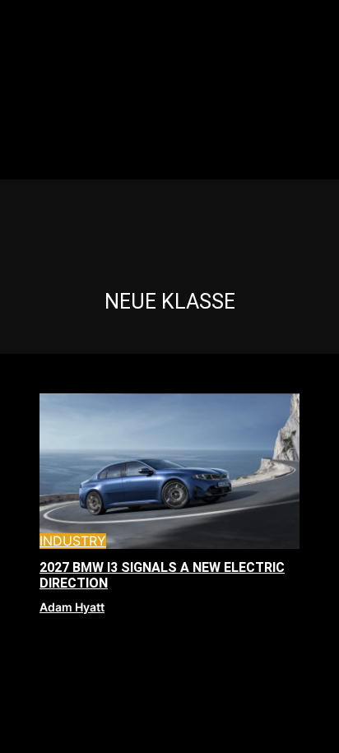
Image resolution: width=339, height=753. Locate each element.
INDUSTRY (72, 541)
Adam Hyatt (71, 607)
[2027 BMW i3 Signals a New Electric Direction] (169, 471)
